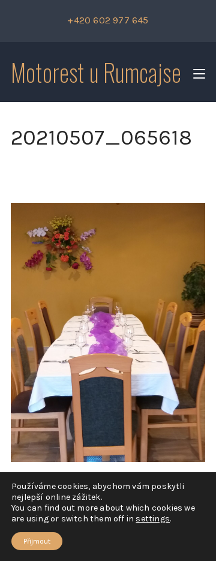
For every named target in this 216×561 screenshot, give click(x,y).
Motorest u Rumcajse (96, 72)
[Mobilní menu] (199, 72)
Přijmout (36, 541)
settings (153, 519)
